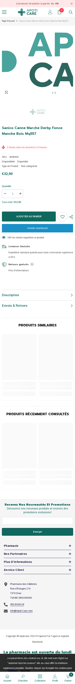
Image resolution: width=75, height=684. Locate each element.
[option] (37, 61)
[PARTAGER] (70, 216)
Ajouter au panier (29, 216)
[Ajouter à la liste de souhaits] (62, 216)
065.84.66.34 (17, 604)
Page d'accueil (8, 21)
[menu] (4, 12)
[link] (19, 388)
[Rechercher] (70, 12)
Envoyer (37, 531)
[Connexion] (50, 12)
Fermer (71, 3)
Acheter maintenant (37, 228)
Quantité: (7, 186)
